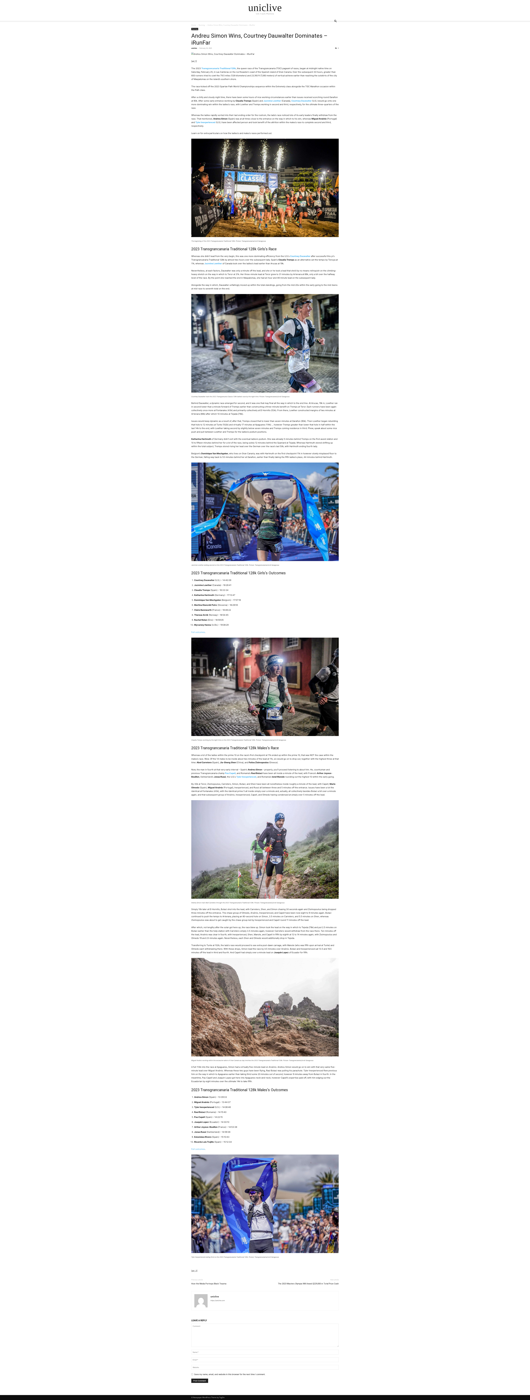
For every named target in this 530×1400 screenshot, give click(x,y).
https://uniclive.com (217, 1300)
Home (193, 25)
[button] (335, 21)
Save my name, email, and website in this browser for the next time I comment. (229, 1374)
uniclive (194, 48)
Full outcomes (198, 632)
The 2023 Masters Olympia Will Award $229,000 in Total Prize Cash (308, 1283)
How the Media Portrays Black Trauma (208, 1283)
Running (202, 25)
